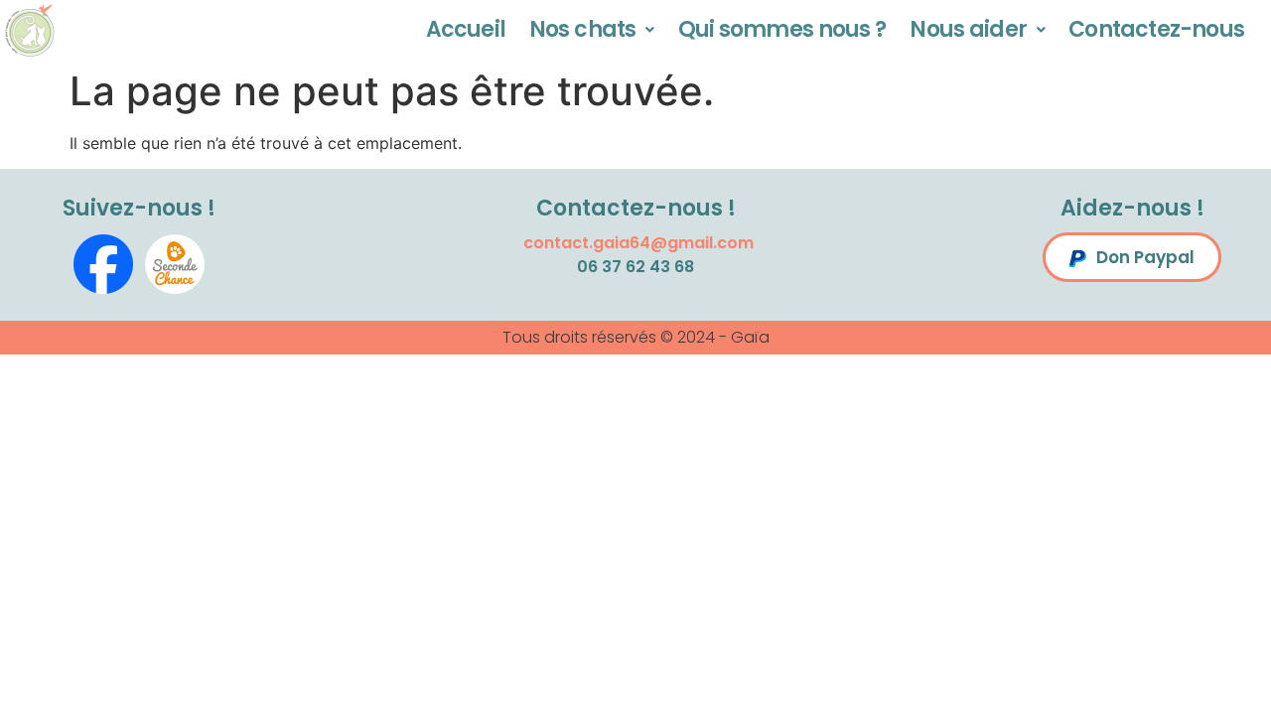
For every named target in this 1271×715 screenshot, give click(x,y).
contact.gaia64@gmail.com (638, 242)
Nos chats (582, 29)
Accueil (465, 29)
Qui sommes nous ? (782, 29)
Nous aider (968, 29)
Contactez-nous (1156, 29)
